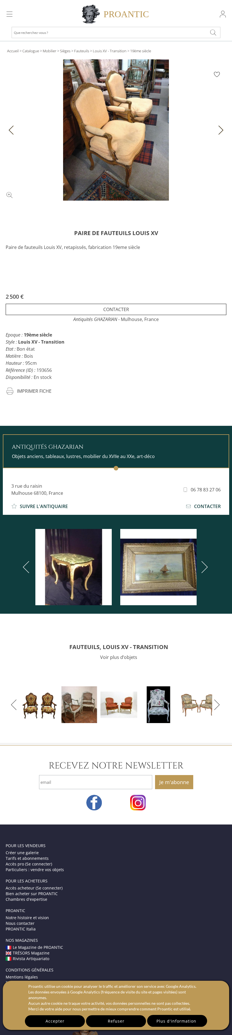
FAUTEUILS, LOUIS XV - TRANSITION (118, 647)
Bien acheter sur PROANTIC (32, 893)
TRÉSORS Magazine (31, 953)
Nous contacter (20, 923)
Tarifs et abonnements (27, 858)
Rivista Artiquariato (31, 958)
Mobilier (49, 50)
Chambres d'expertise (26, 899)
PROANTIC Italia (21, 929)
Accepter (55, 1021)
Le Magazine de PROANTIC (38, 947)
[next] (203, 567)
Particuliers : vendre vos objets (35, 869)
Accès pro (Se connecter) (29, 864)
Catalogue (30, 50)
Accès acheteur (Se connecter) (34, 888)
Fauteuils (81, 50)
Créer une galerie (22, 852)
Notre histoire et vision (27, 917)
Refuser (116, 1021)
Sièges (65, 50)
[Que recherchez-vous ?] (213, 32)
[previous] (27, 567)
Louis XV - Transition (109, 50)
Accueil (13, 50)
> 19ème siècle (139, 50)
